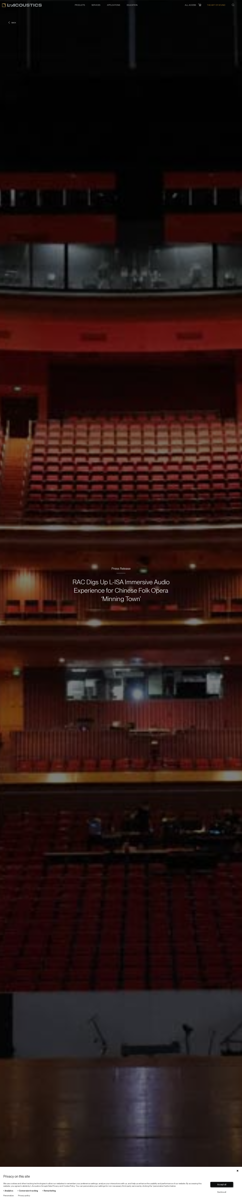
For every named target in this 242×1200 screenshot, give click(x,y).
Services (96, 5)
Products (80, 5)
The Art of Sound (216, 5)
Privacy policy (24, 1195)
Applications (113, 5)
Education (132, 5)
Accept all (221, 1184)
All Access (190, 5)
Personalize (8, 1195)
